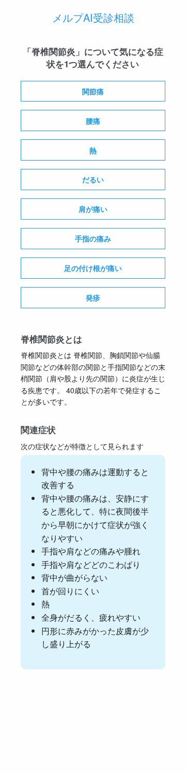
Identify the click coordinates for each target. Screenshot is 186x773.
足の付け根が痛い (93, 268)
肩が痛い (93, 209)
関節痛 (93, 91)
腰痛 (93, 121)
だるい (93, 179)
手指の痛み (93, 238)
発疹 (93, 297)
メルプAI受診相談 (93, 17)
